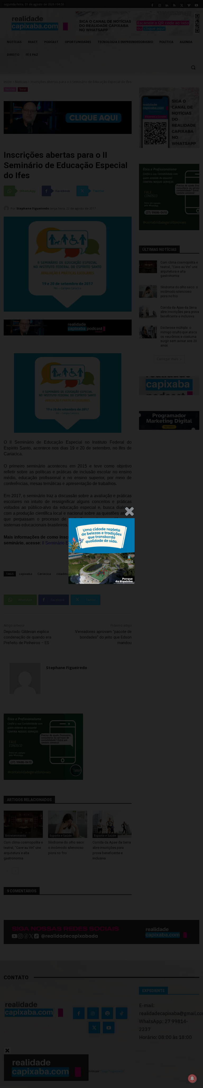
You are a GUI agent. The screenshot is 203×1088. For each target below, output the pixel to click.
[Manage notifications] (192, 1078)
